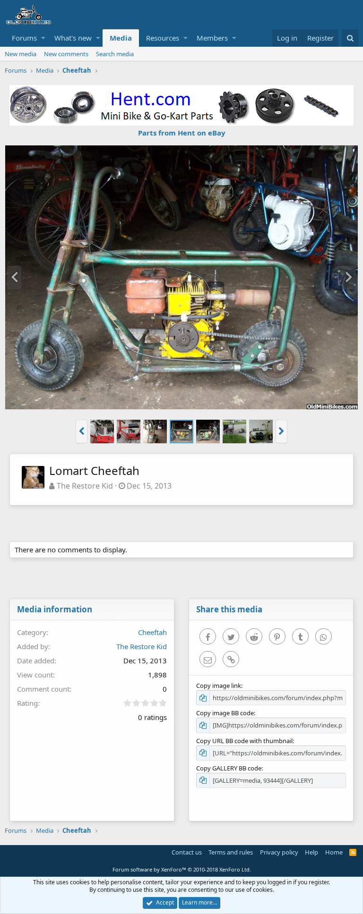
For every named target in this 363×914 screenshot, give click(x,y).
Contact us (187, 852)
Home (334, 852)
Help (311, 852)
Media (121, 37)
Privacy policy (279, 852)
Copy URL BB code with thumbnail (244, 740)
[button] (43, 38)
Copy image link (218, 685)
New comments (66, 54)
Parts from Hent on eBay (181, 132)
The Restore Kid (85, 486)
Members (212, 37)
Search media (115, 54)
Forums (24, 37)
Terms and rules (230, 852)
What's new (73, 37)
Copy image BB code (225, 713)
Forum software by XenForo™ (181, 869)
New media (20, 54)
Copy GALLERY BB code (228, 768)
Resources (162, 37)
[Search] (350, 38)
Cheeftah (152, 632)
